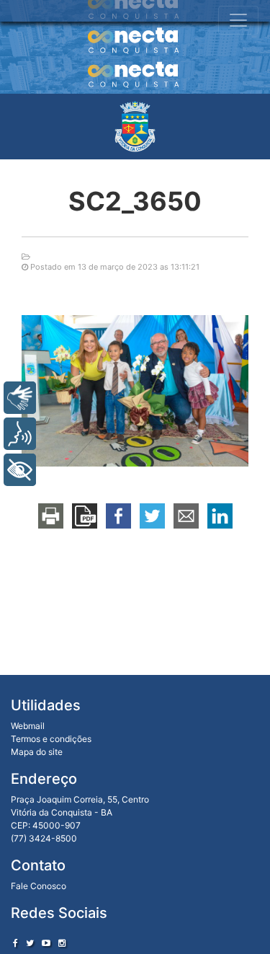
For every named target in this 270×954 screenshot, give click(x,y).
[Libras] (20, 397)
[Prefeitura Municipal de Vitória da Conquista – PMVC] (135, 126)
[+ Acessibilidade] (20, 470)
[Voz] (20, 434)
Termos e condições (51, 738)
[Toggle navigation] (238, 20)
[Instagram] (62, 942)
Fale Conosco (38, 885)
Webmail (28, 725)
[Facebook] (15, 942)
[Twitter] (30, 942)
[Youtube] (46, 942)
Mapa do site (37, 751)
